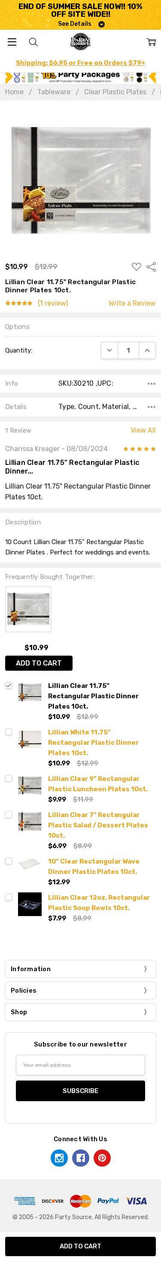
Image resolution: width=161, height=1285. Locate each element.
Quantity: (18, 350)
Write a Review (132, 303)
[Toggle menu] (12, 41)
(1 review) (53, 303)
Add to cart (39, 663)
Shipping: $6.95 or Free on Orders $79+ (81, 63)
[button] (81, 76)
